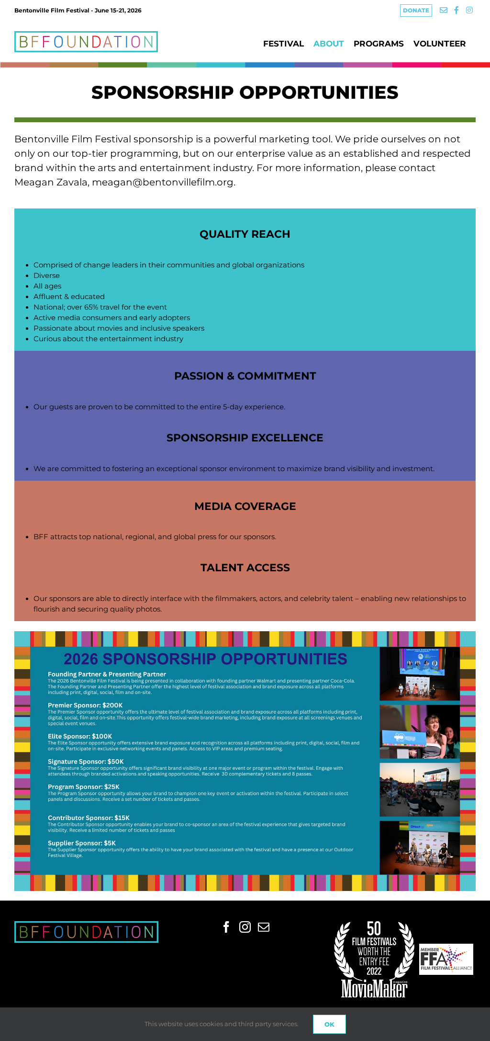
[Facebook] (226, 927)
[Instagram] (245, 927)
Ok (329, 1024)
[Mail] (263, 927)
